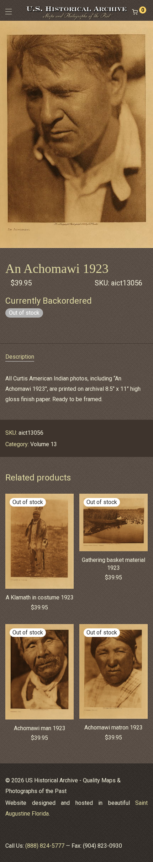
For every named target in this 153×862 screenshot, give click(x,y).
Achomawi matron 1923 (113, 727)
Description (19, 356)
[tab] (76, 357)
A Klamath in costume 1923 (40, 597)
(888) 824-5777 (44, 845)
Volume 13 (43, 444)
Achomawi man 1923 (39, 728)
